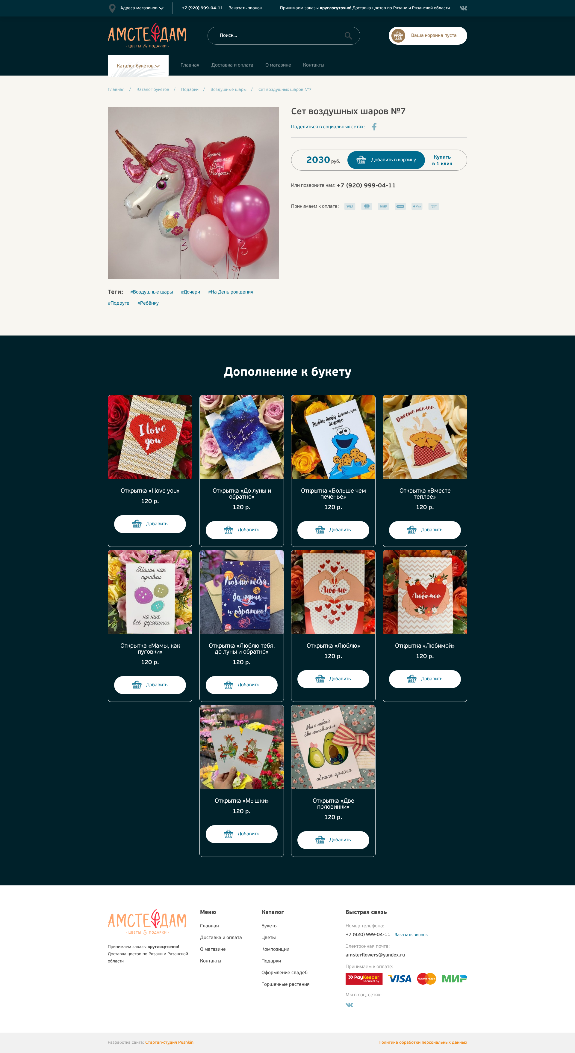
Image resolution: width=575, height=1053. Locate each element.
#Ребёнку (148, 303)
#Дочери (190, 292)
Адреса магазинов (139, 8)
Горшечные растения (285, 984)
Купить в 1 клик (442, 160)
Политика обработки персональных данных (423, 1042)
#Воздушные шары (151, 292)
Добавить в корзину (393, 160)
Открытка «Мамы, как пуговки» (150, 649)
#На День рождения (230, 292)
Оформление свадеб (284, 973)
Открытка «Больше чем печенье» (333, 494)
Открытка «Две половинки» (333, 804)
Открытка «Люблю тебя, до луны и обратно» (242, 649)
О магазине (213, 949)
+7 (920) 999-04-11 (366, 186)
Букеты (269, 926)
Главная (209, 926)
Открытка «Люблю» (333, 646)
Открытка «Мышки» (242, 801)
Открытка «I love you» (150, 491)
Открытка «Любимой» (425, 646)
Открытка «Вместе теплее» (425, 494)
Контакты (210, 961)
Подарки (271, 961)
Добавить (157, 524)
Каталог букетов (135, 66)
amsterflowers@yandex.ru (375, 955)
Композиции (275, 949)
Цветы (268, 937)
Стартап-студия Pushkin (169, 1042)
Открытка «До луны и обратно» (242, 494)
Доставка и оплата (221, 937)
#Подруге (118, 303)
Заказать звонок (245, 8)
